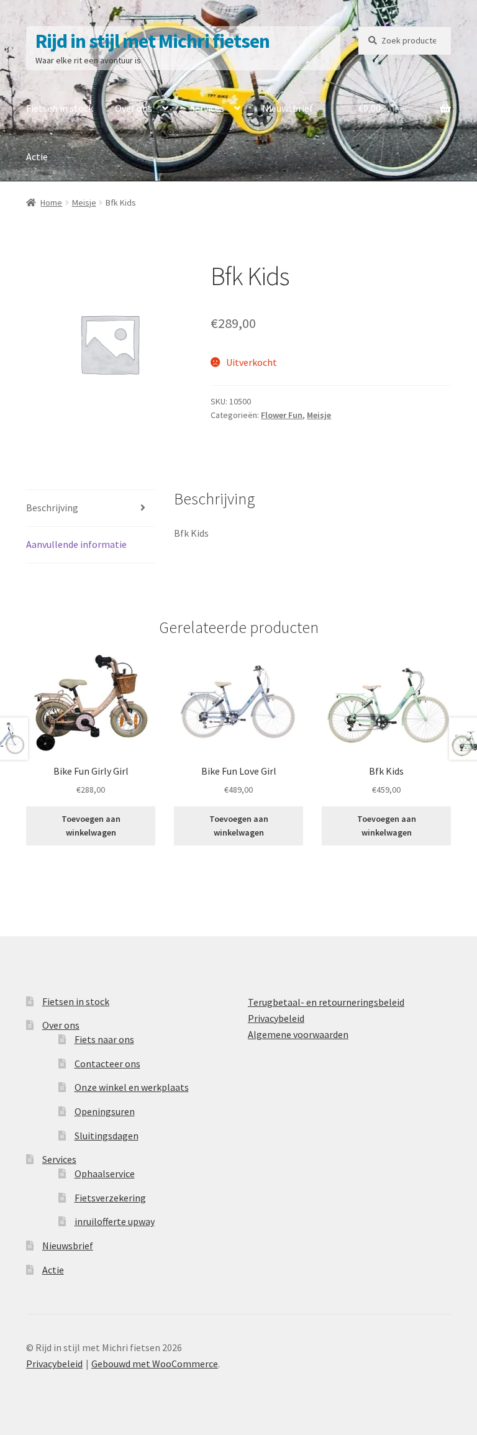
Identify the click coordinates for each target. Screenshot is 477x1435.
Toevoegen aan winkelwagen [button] (90, 826)
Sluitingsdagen (107, 1135)
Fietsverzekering (110, 1197)
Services (207, 108)
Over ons (133, 108)
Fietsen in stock (59, 108)
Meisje (84, 202)
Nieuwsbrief (287, 108)
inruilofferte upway (115, 1221)
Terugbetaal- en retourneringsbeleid (326, 1002)
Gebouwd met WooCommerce (154, 1363)
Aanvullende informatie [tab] (76, 544)
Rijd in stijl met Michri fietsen (152, 41)
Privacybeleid (276, 1018)
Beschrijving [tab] (52, 507)
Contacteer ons (107, 1063)
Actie (37, 156)
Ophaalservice (105, 1173)
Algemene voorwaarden (298, 1034)
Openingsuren (105, 1111)
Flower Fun (281, 415)
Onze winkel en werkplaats (132, 1087)
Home (51, 202)
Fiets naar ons (104, 1039)
